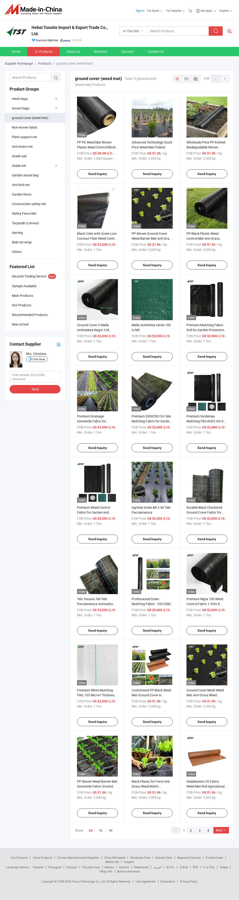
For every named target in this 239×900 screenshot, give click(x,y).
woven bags (20, 108)
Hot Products (19, 857)
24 (90, 830)
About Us (73, 51)
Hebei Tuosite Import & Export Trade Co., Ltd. (70, 30)
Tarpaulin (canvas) (25, 223)
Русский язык (91, 867)
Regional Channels (189, 857)
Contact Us (156, 51)
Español (38, 867)
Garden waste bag (25, 175)
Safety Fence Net (24, 213)
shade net (19, 165)
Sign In (140, 10)
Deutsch (124, 867)
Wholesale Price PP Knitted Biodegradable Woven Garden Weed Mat (205, 147)
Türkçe (224, 867)
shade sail (19, 156)
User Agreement (146, 881)
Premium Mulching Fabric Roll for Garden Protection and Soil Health (205, 330)
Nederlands (141, 867)
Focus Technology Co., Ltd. (89, 881)
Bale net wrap (22, 242)
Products (46, 51)
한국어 (170, 867)
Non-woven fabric (25, 127)
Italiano (109, 867)
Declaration (168, 881)
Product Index (214, 857)
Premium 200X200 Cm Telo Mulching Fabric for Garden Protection (151, 421)
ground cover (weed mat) (30, 118)
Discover (127, 51)
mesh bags (20, 98)
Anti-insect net (22, 146)
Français (71, 867)
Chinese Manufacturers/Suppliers (78, 857)
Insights (129, 862)
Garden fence (21, 194)
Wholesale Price (140, 857)
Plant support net (24, 137)
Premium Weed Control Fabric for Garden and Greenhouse (93, 512)
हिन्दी (195, 867)
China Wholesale (114, 857)
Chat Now (38, 359)
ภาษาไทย (209, 867)
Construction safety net (29, 204)
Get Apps (206, 10)
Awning (17, 232)
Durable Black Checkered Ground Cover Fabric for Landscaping (204, 512)
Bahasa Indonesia (128, 871)
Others (17, 251)
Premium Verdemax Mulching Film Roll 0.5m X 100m (205, 421)
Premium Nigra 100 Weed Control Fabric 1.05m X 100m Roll (204, 604)
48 (110, 830)
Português (54, 867)
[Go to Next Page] (224, 78)
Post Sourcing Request (229, 31)
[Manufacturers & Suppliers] (35, 9)
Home (16, 51)
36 (100, 830)
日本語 (183, 867)
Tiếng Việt (105, 871)
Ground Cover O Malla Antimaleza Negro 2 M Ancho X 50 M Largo (93, 330)
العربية (157, 867)
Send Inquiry (97, 174)
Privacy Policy (189, 881)
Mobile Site (112, 862)
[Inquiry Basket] (190, 10)
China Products (42, 857)
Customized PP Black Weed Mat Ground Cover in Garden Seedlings (151, 695)
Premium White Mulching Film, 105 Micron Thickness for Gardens (96, 695)
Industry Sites (163, 857)
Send (35, 389)
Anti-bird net (21, 184)
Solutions (100, 51)
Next (219, 830)
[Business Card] (58, 344)
